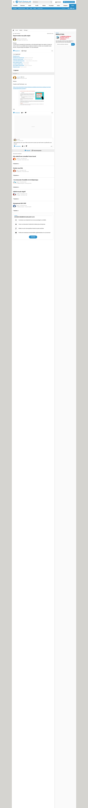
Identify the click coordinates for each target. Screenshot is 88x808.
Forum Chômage (28, 65)
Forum (72, 5)
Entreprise (66, 5)
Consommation (40, 8)
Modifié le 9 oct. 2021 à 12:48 (22, 78)
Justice (58, 5)
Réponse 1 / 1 (16, 73)
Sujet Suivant (49, 33)
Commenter (17, 112)
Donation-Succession (21, 8)
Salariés (44, 5)
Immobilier (15, 5)
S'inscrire (33, 236)
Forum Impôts (26, 62)
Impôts (29, 5)
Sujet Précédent (17, 33)
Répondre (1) (17, 50)
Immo (69, 8)
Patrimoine (22, 5)
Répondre (28, 150)
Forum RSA (26, 63)
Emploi (73, 8)
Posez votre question (37, 150)
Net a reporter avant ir (17, 62)
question (69, 2)
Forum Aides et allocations (31, 60)
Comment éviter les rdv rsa (18, 60)
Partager (25, 50)
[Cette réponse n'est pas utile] (26, 112)
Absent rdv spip (16, 67)
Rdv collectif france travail (18, 65)
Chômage (25, 30)
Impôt (27, 8)
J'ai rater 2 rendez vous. (18, 63)
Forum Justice (23, 67)
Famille (36, 5)
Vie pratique (51, 5)
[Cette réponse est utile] (22, 112)
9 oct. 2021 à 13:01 (25, 40)
